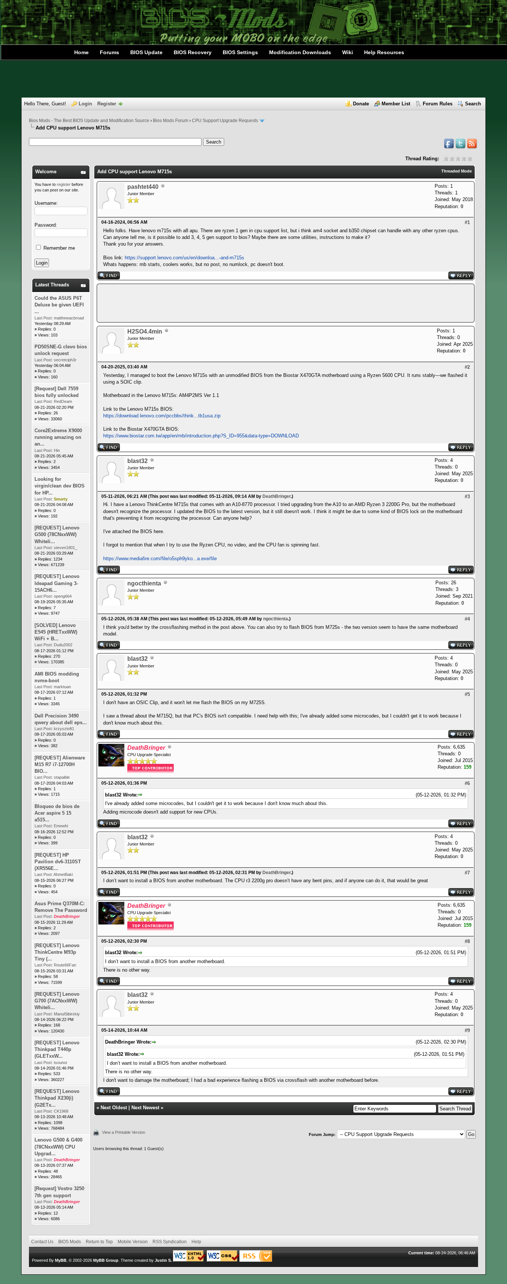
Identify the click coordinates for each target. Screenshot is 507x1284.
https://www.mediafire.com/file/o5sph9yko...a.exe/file (160, 558)
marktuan (62, 686)
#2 (467, 367)
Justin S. (163, 1260)
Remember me (58, 248)
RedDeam (63, 401)
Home (81, 52)
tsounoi (60, 1062)
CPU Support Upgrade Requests (225, 120)
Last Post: (44, 318)
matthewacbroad (69, 318)
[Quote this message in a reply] (461, 277)
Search (473, 103)
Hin (57, 450)
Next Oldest (114, 1107)
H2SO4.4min (144, 331)
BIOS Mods (69, 1241)
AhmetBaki (63, 874)
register (64, 184)
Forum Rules (437, 103)
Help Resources (384, 52)
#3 (467, 496)
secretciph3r (65, 360)
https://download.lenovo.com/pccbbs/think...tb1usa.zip (161, 415)
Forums (109, 52)
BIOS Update (146, 52)
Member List (396, 103)
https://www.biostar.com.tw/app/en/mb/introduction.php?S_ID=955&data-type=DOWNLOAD (201, 436)
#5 (467, 694)
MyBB (60, 1260)
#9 (467, 1030)
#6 (467, 783)
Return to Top (99, 1241)
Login (85, 103)
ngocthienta (144, 583)
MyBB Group (105, 1260)
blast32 (137, 461)
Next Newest (145, 1107)
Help (196, 1241)
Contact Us (42, 1241)
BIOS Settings (240, 52)
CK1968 (61, 1111)
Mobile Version (133, 1241)
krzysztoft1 (64, 728)
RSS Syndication (170, 1241)
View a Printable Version (123, 1132)
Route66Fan (65, 965)
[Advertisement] (253, 79)
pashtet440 (142, 187)
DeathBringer (276, 496)
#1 (467, 222)
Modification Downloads (300, 52)
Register (106, 103)
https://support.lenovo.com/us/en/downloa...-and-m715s (184, 257)
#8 (467, 941)
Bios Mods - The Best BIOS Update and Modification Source (89, 120)
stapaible (62, 777)
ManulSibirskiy (67, 1014)
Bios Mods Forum (170, 120)
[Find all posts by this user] (109, 277)
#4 (467, 619)
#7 (467, 873)
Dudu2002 (63, 645)
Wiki (347, 52)
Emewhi (61, 826)
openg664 (63, 596)
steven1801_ (65, 547)
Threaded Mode (456, 171)
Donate (361, 103)
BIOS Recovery (193, 52)
